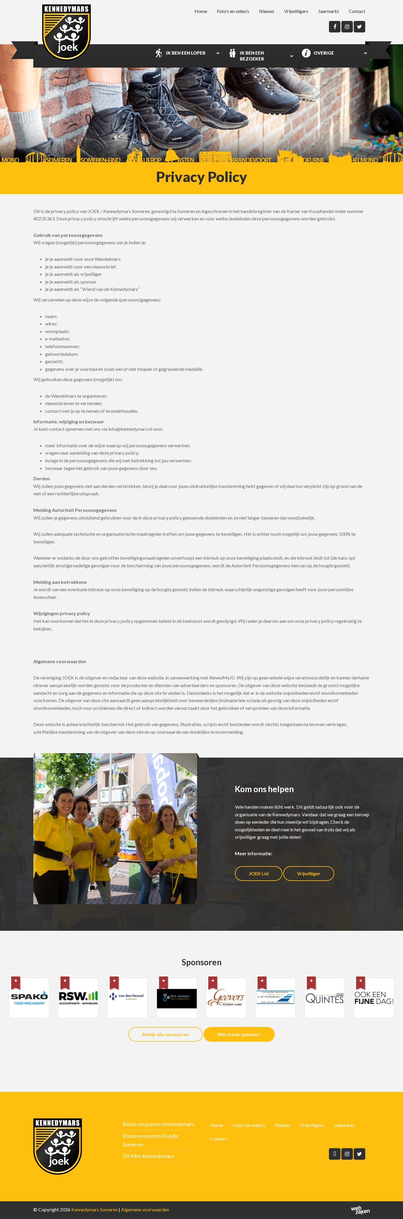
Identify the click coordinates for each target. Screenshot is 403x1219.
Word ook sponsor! (239, 1034)
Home (200, 11)
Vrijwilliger (308, 873)
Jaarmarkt (328, 11)
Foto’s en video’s (233, 11)
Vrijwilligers (296, 11)
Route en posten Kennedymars (158, 1124)
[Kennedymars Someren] (66, 32)
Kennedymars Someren (94, 1209)
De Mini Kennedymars (148, 1156)
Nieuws (266, 11)
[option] (29, 1001)
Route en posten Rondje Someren (150, 1140)
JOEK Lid (258, 873)
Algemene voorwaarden (145, 1209)
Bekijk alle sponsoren (165, 1034)
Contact (357, 11)
